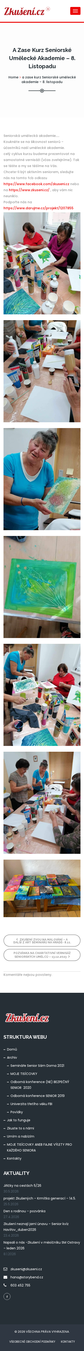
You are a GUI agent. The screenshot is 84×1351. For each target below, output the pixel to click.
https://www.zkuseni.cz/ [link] (29, 190)
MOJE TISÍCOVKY (23, 1073)
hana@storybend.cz (26, 1277)
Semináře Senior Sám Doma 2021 (37, 1065)
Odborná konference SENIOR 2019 (37, 1095)
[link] (36, 184)
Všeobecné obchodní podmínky (32, 1342)
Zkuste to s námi (20, 1128)
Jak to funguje (18, 1120)
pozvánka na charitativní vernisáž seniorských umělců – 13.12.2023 (42, 954)
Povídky (16, 1112)
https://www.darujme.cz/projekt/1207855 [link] (39, 208)
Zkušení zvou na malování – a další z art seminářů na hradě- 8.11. (42, 941)
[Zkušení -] (22, 11)
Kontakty (14, 1158)
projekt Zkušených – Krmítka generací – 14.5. (40, 1198)
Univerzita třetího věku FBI (31, 1104)
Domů (12, 1049)
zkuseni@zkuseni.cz (26, 1269)
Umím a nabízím (20, 1136)
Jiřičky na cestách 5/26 (22, 1185)
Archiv (12, 1057)
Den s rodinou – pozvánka (25, 1211)
